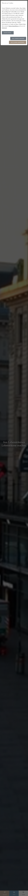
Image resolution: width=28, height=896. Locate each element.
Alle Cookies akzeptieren (17, 42)
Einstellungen (7, 32)
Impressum (4, 28)
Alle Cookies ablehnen (18, 38)
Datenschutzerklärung (14, 26)
